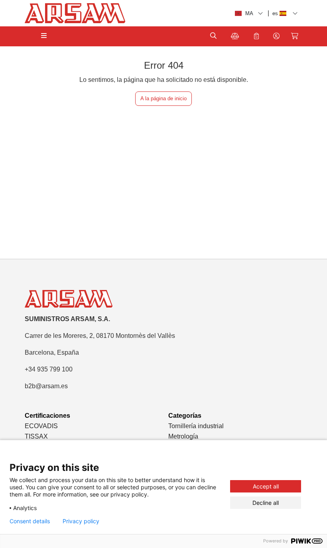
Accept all (266, 486)
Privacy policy (81, 521)
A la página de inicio (163, 98)
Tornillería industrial (196, 426)
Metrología (183, 436)
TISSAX (36, 436)
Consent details (30, 521)
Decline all (265, 502)
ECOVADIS (41, 426)
